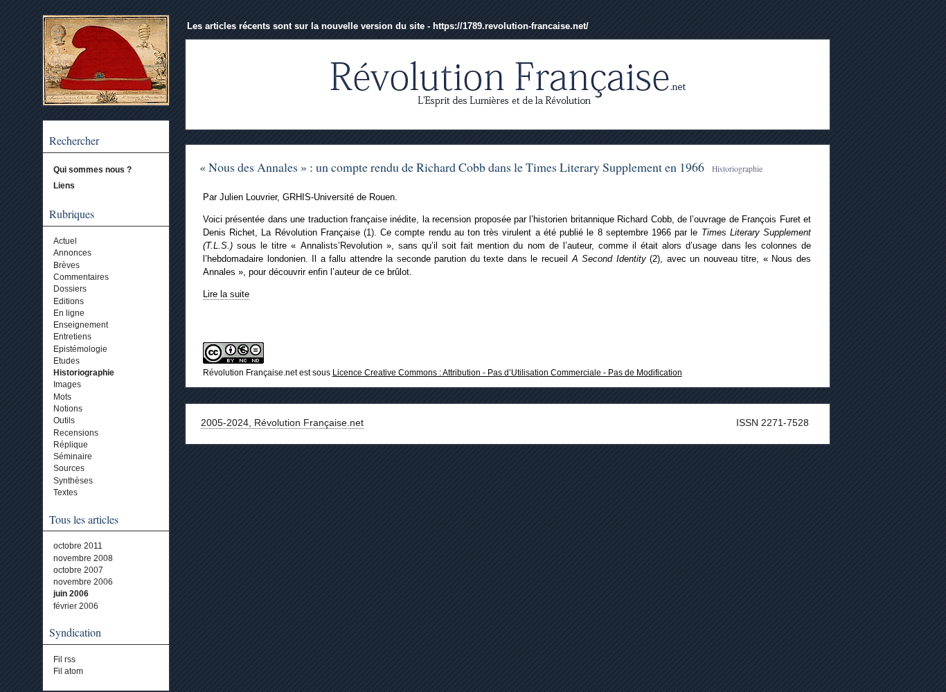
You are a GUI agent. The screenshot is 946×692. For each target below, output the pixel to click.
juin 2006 (71, 593)
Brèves (66, 265)
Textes (65, 492)
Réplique (70, 445)
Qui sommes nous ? (92, 170)
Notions (67, 409)
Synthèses (73, 481)
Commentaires (81, 277)
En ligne (68, 313)
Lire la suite (226, 294)
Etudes (66, 361)
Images (67, 384)
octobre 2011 (77, 546)
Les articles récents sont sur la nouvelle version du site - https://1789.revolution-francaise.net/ (388, 26)
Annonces (72, 253)
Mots (62, 397)
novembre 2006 (83, 582)
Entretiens (72, 336)
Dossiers (70, 289)
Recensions (75, 433)
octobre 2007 (78, 570)
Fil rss (64, 659)
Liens (64, 185)
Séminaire (72, 456)
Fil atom (68, 671)
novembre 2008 (83, 558)
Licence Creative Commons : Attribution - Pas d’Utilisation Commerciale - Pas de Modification (507, 373)
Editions (68, 301)
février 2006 (75, 606)
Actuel (65, 241)
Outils (64, 420)
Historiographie (83, 373)
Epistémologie (80, 349)
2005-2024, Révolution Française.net (282, 422)
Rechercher (74, 140)
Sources (68, 468)
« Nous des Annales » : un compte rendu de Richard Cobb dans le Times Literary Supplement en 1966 (451, 167)
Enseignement (80, 325)
